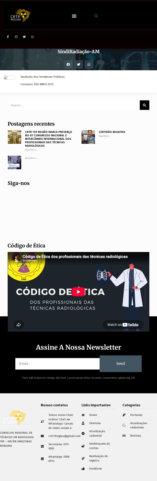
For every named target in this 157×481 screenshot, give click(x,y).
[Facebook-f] (7, 36)
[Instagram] (16, 36)
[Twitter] (24, 36)
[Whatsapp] (32, 36)
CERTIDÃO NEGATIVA (112, 132)
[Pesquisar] (144, 105)
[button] (74, 16)
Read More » (31, 150)
